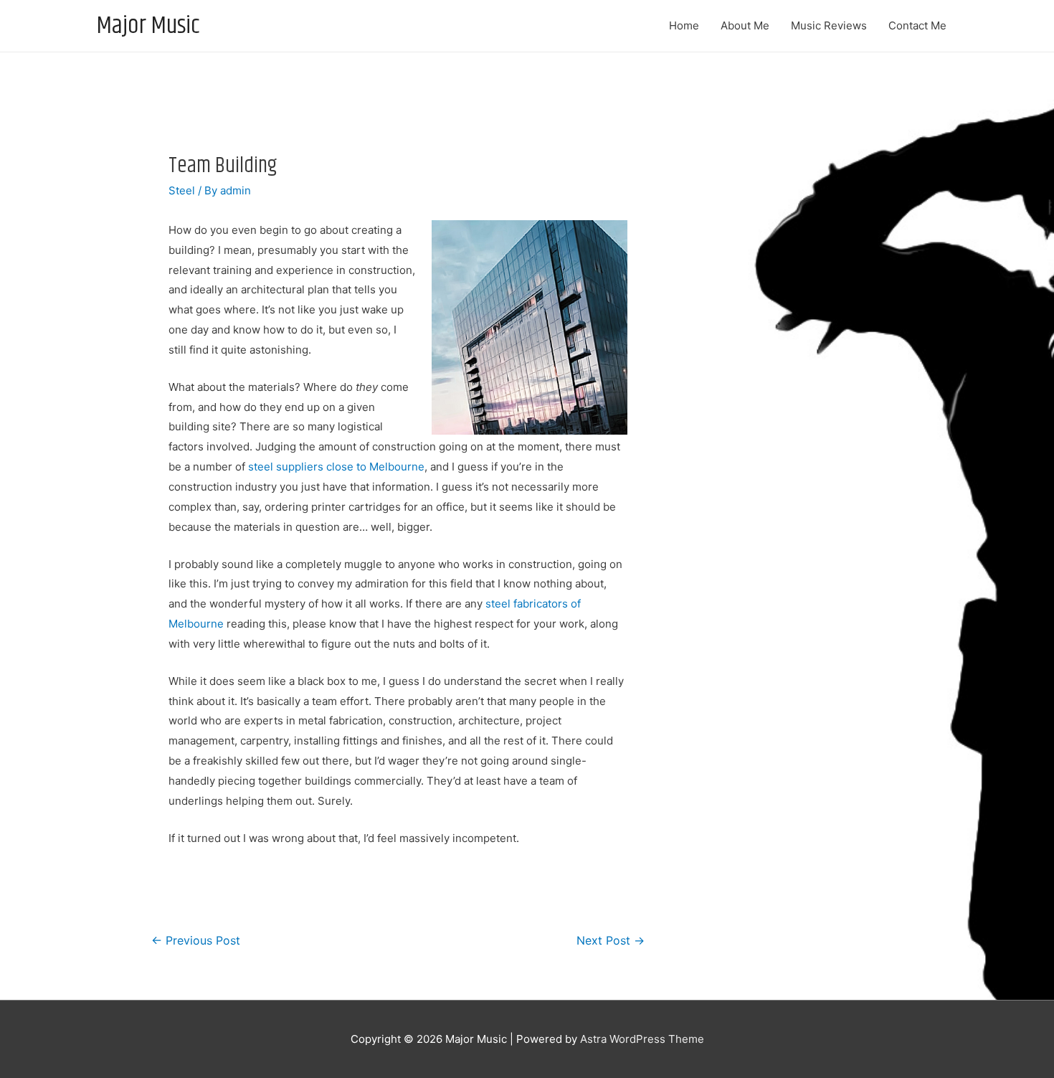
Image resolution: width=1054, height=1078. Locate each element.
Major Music (148, 25)
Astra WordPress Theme (642, 1039)
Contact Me (917, 25)
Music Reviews (829, 25)
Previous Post (195, 940)
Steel (181, 190)
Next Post (610, 940)
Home (684, 25)
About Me (745, 25)
